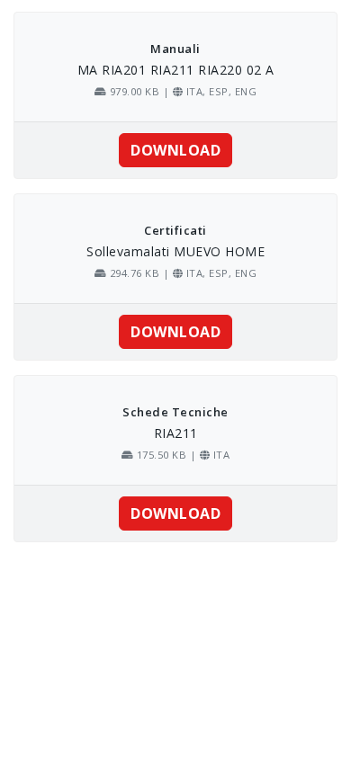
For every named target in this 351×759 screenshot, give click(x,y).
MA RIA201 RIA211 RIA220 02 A (175, 69)
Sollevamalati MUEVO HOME (175, 251)
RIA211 (176, 433)
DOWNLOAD (175, 150)
